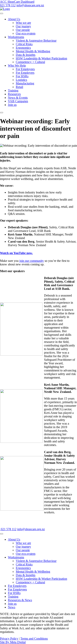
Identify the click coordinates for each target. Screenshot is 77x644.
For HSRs (22, 76)
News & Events (18, 97)
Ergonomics (23, 47)
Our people (23, 30)
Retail (19, 87)
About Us (14, 19)
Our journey (23, 26)
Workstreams (16, 37)
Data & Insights (25, 54)
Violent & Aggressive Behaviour (36, 40)
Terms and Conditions (34, 638)
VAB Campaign (18, 101)
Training (13, 90)
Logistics (21, 79)
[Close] (1, 112)
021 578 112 (8, 5)
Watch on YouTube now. (16, 253)
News (11, 607)
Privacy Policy (9, 638)
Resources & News (20, 600)
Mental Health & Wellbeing (33, 51)
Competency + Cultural (30, 62)
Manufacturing (25, 83)
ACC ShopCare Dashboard (17, 1)
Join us (12, 104)
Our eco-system (25, 33)
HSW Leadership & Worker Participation (41, 58)
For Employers (25, 72)
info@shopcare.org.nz (30, 5)
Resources (14, 94)
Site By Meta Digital (13, 642)
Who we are (23, 22)
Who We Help (17, 65)
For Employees (25, 69)
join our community (31, 260)
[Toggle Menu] (1, 13)
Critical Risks (24, 44)
